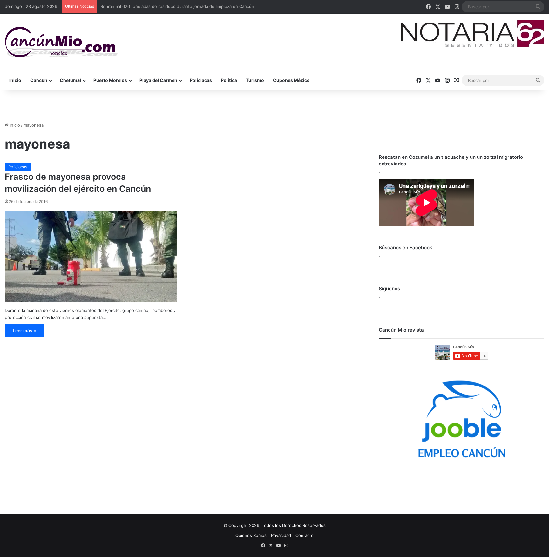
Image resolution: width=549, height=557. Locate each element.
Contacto (304, 535)
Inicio (15, 80)
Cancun (38, 80)
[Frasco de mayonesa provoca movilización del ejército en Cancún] (91, 256)
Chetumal (70, 80)
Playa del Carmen (158, 80)
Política (229, 80)
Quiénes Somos (251, 535)
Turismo (255, 80)
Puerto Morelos (110, 80)
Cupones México (291, 80)
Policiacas (201, 80)
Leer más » (24, 330)
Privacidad (281, 535)
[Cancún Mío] (61, 42)
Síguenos (389, 288)
